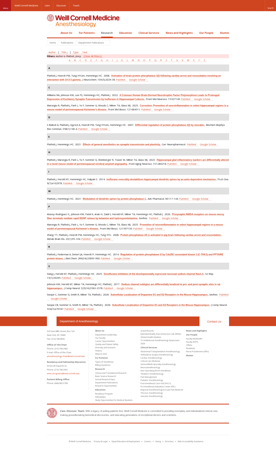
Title (63, 52)
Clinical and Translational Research (111, 373)
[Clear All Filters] (93, 56)
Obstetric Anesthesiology (152, 373)
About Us (66, 33)
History (98, 350)
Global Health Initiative (151, 337)
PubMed (120, 79)
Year (85, 52)
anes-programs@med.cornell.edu (63, 373)
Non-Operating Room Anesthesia (156, 370)
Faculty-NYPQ (192, 342)
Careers (147, 441)
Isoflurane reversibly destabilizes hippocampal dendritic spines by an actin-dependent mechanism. (161, 179)
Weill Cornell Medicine (26, 5)
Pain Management (149, 377)
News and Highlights (179, 33)
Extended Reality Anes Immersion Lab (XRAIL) (161, 334)
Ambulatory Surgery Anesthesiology (157, 354)
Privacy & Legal (100, 441)
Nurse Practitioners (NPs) (197, 351)
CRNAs (189, 345)
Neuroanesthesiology (150, 367)
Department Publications (106, 382)
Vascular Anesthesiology (152, 396)
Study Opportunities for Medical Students (113, 400)
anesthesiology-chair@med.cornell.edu (66, 356)
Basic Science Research (105, 376)
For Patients (87, 33)
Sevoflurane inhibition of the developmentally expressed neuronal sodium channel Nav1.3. (154, 273)
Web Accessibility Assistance (190, 441)
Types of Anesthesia (104, 362)
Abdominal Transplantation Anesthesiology (160, 351)
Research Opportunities (106, 385)
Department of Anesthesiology (79, 321)
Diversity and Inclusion (105, 347)
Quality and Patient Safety (106, 344)
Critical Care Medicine (150, 361)
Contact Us (214, 321)
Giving (158, 441)
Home (50, 33)
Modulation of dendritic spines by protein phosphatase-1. (114, 198)
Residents (190, 348)
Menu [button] (5, 8)
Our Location (52, 321)
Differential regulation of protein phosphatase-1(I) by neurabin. (170, 125)
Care (47, 5)
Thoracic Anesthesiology (152, 393)
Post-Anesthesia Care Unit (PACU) (156, 383)
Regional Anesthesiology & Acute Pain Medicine (162, 389)
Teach (76, 5)
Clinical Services (148, 33)
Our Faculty (100, 338)
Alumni (224, 33)
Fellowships (100, 397)
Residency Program (104, 393)
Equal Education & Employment (126, 441)
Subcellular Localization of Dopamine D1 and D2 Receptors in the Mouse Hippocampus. (159, 294)
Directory (169, 441)
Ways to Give (101, 354)
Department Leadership (106, 334)
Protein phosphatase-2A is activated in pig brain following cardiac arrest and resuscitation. (170, 235)
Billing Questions (102, 365)
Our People (206, 33)
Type (76, 52)
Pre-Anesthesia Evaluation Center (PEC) (158, 386)
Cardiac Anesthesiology (151, 358)
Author (52, 52)
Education (125, 33)
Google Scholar (137, 79)
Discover (61, 5)
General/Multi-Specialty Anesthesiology (158, 364)
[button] (270, 5)
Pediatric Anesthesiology (152, 380)
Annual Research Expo (105, 379)
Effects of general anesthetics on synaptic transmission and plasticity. (122, 144)
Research (107, 33)
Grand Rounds (147, 330)
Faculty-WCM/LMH (194, 338)
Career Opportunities (105, 341)
